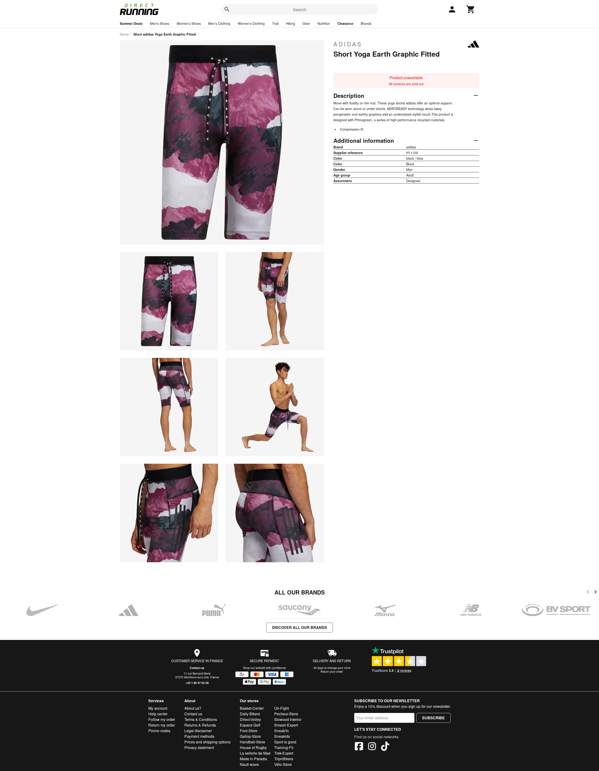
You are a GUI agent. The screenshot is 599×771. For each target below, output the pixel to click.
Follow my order (161, 719)
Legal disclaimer (198, 730)
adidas (347, 44)
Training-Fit (283, 747)
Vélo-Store (283, 764)
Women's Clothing (251, 23)
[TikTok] (385, 747)
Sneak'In (281, 730)
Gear (306, 23)
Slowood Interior (287, 719)
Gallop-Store (250, 736)
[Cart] (470, 9)
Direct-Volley (250, 719)
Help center (158, 713)
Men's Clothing (219, 23)
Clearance (345, 23)
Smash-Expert (286, 725)
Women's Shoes (189, 23)
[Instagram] (372, 747)
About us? (192, 708)
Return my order (161, 725)
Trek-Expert (283, 753)
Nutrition (324, 23)
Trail (275, 23)
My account (157, 708)
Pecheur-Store (286, 713)
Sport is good (285, 742)
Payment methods (199, 736)
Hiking (290, 23)
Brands (366, 23)
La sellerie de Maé (255, 753)
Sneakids (282, 736)
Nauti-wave (249, 764)
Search (299, 9)
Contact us (197, 668)
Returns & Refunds (200, 725)
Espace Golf (250, 725)
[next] (595, 592)
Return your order (332, 671)
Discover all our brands (299, 627)
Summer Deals (131, 23)
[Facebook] (359, 747)
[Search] (227, 9)
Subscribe (433, 717)
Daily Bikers (250, 713)
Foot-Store (248, 730)
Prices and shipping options (207, 742)
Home (124, 34)
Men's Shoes (159, 23)
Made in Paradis (253, 758)
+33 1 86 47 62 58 (197, 683)
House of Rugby (253, 747)
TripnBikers (283, 758)
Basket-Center (252, 708)
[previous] (587, 592)
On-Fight (281, 708)
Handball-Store (252, 742)
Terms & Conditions (200, 719)
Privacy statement (199, 747)
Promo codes (159, 730)
